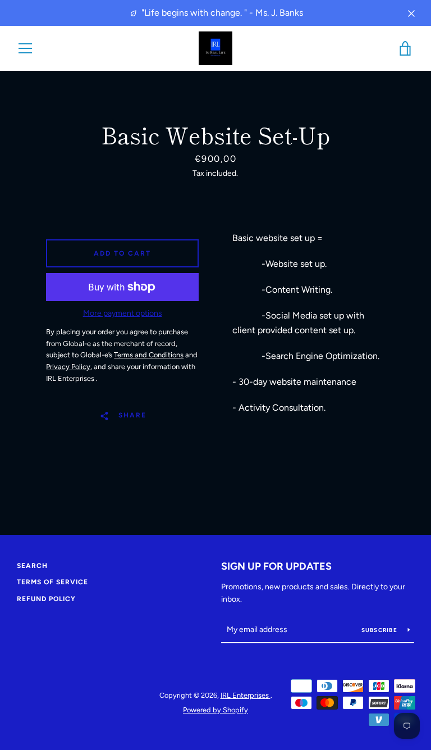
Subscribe (380, 630)
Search (32, 566)
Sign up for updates (276, 566)
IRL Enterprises (245, 695)
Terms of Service (52, 582)
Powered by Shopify (215, 710)
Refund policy (46, 599)
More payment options (122, 313)
